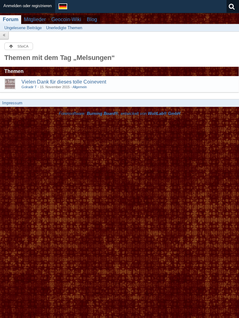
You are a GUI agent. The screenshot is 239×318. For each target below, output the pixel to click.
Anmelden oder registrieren (27, 5)
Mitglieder (35, 19)
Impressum (12, 103)
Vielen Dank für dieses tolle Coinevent (63, 81)
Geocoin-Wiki (66, 19)
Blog (92, 19)
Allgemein (80, 87)
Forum (10, 19)
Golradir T (29, 87)
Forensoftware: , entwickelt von (119, 113)
